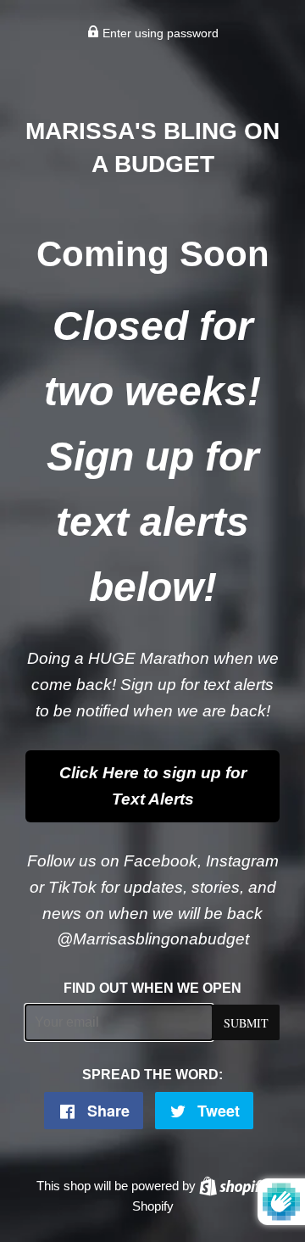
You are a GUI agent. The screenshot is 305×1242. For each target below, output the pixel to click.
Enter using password (159, 33)
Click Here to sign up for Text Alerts (153, 786)
